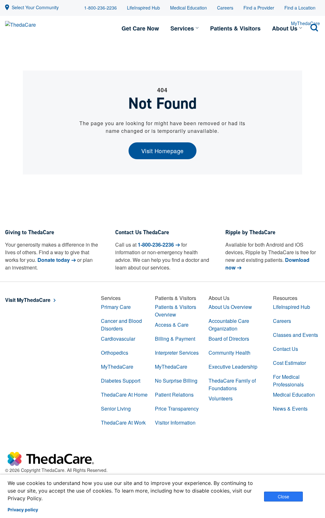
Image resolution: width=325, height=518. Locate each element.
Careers (225, 7)
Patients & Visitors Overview (175, 310)
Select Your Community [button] (35, 7)
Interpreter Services (177, 352)
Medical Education (188, 7)
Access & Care (172, 324)
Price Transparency (177, 408)
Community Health (229, 352)
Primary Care (116, 306)
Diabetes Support (120, 380)
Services (182, 28)
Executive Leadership (233, 366)
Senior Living (116, 408)
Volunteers (221, 398)
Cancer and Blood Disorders (121, 324)
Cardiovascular (118, 338)
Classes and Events (295, 334)
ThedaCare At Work (123, 422)
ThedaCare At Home (124, 394)
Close (283, 496)
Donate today (53, 259)
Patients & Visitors (235, 28)
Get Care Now (140, 28)
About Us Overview (230, 306)
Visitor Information (175, 422)
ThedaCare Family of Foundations (232, 384)
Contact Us (285, 348)
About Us (284, 28)
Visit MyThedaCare (27, 299)
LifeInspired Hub (143, 7)
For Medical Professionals (288, 380)
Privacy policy (23, 509)
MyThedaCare (117, 366)
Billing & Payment (175, 338)
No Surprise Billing (176, 380)
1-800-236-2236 (100, 7)
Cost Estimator (289, 362)
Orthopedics (114, 352)
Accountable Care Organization (229, 324)
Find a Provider (258, 7)
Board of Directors (229, 338)
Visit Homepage (162, 151)
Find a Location (299, 7)
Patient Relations (174, 394)
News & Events (290, 408)
